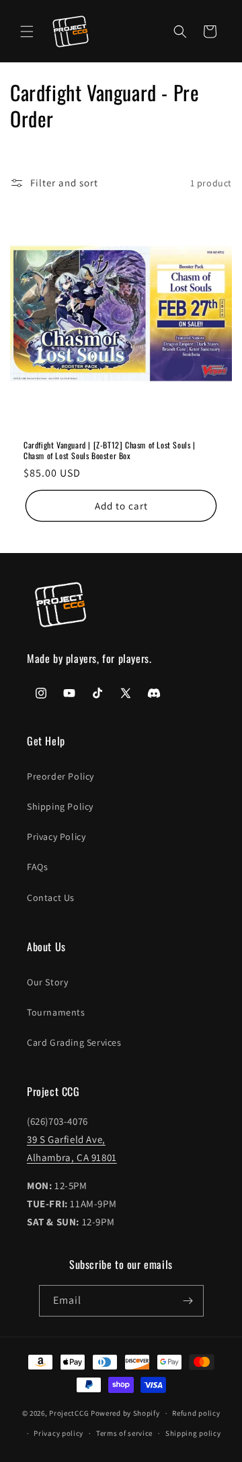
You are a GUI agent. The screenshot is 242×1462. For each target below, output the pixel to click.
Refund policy (196, 1413)
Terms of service (124, 1433)
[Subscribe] (188, 1301)
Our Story (47, 982)
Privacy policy (58, 1433)
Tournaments (56, 1012)
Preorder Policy (60, 776)
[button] (27, 31)
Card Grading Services (74, 1042)
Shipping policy (193, 1433)
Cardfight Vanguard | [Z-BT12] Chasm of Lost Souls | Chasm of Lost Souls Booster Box (110, 450)
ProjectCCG (69, 1413)
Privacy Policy (56, 837)
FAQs (37, 867)
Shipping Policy (60, 806)
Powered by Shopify (125, 1413)
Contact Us (51, 898)
